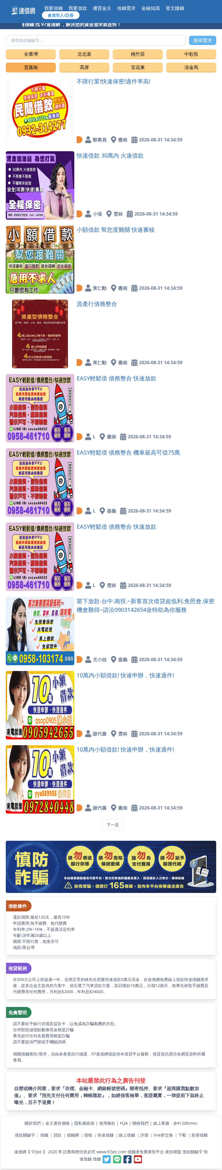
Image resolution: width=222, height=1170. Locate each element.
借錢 (44, 1135)
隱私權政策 (84, 1123)
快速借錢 (105, 1135)
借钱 (88, 1135)
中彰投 (191, 54)
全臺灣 (31, 54)
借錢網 (73, 1135)
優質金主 (102, 8)
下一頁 (113, 824)
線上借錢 (127, 1135)
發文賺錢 (175, 8)
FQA (124, 1123)
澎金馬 (191, 67)
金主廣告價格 (57, 1123)
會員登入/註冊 (61, 15)
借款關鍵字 (192, 1151)
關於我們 (33, 1123)
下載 (182, 1135)
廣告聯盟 (173, 1151)
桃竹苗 (138, 54)
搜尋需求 (202, 40)
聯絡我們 (140, 1123)
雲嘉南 (31, 67)
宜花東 (138, 67)
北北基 (84, 54)
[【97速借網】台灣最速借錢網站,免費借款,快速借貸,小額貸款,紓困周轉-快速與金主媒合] (26, 10)
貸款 (57, 1135)
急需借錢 (199, 1135)
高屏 (84, 67)
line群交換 (163, 1135)
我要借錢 (53, 8)
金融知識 (150, 8)
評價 (144, 1135)
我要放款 (78, 8)
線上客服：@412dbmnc (175, 1123)
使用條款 (107, 1123)
